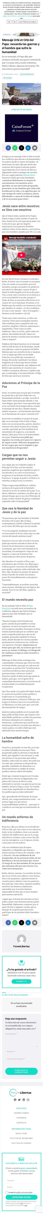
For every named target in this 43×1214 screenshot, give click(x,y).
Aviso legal (21, 1133)
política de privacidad (24, 1192)
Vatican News (29, 175)
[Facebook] (15, 1100)
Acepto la (20, 1192)
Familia (8, 78)
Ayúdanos (21, 1118)
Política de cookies (21, 1143)
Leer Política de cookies (27, 22)
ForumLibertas (27, 74)
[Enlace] (21, 1093)
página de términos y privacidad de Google (17, 16)
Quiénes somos (21, 1113)
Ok (9, 22)
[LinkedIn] (24, 1100)
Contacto (21, 1123)
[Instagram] (28, 1100)
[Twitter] (19, 1100)
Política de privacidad (21, 1138)
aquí (21, 1203)
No (15, 22)
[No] (40, 13)
